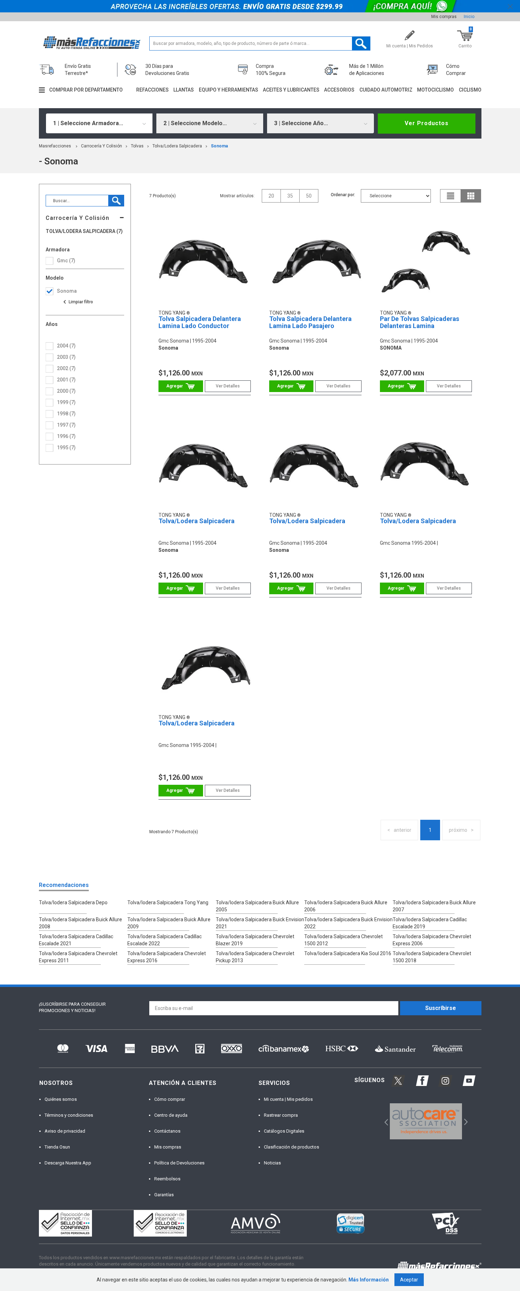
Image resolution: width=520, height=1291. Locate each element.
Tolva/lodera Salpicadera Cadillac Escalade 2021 (76, 940)
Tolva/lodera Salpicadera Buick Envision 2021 (260, 923)
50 (309, 196)
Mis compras (444, 16)
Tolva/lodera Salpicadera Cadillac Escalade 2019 (430, 923)
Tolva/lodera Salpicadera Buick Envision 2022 (348, 923)
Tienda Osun (57, 1147)
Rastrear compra (281, 1115)
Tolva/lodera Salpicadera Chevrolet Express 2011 (78, 957)
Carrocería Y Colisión (101, 146)
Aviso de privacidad (65, 1131)
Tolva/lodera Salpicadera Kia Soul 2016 (347, 953)
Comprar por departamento (86, 90)
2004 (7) (66, 346)
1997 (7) (66, 425)
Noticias (272, 1163)
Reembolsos (167, 1178)
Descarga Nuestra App (68, 1163)
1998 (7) (66, 413)
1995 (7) (66, 447)
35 (290, 196)
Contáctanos (167, 1131)
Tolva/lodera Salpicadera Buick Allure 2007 (434, 906)
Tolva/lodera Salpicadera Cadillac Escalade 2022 (164, 940)
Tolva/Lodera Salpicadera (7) (84, 231)
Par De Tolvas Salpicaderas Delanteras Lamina (419, 322)
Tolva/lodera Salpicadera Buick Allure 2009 (168, 923)
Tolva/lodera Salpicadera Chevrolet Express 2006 (432, 940)
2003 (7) (66, 357)
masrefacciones (55, 146)
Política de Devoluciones (179, 1163)
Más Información (368, 1280)
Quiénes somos (61, 1099)
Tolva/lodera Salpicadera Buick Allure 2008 (80, 923)
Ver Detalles (228, 386)
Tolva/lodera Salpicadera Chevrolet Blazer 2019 (255, 940)
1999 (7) (66, 402)
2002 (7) (66, 368)
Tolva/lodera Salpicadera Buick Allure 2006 (345, 906)
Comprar (180, 386)
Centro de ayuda (170, 1115)
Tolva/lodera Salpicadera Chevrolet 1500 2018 (432, 957)
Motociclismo (435, 90)
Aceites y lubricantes (291, 90)
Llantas (183, 90)
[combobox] (99, 123)
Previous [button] (384, 1121)
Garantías (164, 1194)
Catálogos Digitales (284, 1131)
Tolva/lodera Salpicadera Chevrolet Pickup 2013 (255, 957)
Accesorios (339, 90)
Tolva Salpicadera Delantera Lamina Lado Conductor (199, 322)
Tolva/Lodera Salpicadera (177, 146)
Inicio (469, 16)
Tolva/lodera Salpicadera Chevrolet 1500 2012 (343, 940)
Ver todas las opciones (78, 302)
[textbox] (259, 43)
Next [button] (465, 1121)
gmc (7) (66, 260)
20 (271, 196)
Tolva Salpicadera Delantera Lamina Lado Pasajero (310, 322)
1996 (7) (66, 436)
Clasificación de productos (291, 1147)
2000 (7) (66, 391)
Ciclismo (470, 90)
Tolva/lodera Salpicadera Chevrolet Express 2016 (166, 957)
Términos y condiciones (69, 1115)
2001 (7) (66, 379)
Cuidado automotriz (385, 90)
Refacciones (152, 90)
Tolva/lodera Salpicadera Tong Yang (167, 902)
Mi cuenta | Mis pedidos (288, 1099)
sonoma (219, 146)
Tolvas (137, 146)
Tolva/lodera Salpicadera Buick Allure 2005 (257, 906)
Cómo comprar (169, 1099)
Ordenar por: (343, 194)
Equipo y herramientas (228, 90)
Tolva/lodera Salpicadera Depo (73, 902)
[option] (426, 1121)
